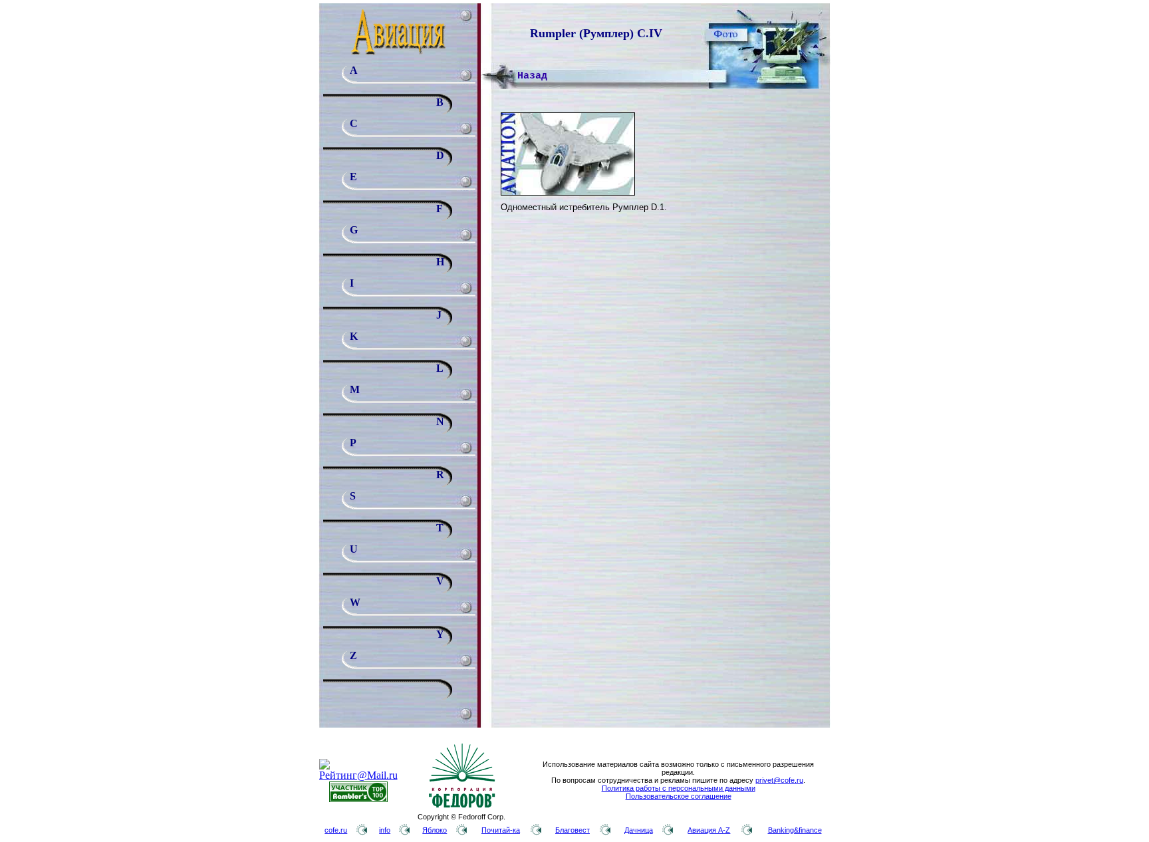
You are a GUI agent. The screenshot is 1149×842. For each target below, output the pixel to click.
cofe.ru (335, 830)
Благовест (572, 830)
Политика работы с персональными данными (678, 788)
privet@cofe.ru (779, 780)
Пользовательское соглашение (678, 796)
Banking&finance (795, 830)
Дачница (638, 830)
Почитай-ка (500, 830)
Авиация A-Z (709, 830)
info (384, 830)
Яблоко (434, 830)
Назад (532, 76)
